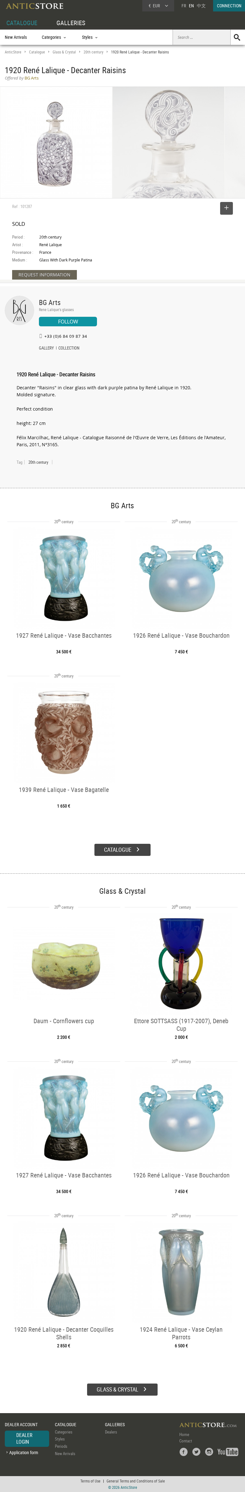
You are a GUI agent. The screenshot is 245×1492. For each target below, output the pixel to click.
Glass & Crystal (64, 52)
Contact (185, 1441)
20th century (93, 52)
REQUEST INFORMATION (45, 275)
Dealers (111, 1432)
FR (184, 6)
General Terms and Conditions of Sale (136, 1480)
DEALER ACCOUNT (21, 1424)
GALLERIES (70, 22)
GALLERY (46, 348)
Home (184, 1434)
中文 (201, 6)
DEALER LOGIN (24, 1439)
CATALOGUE (21, 22)
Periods (61, 1446)
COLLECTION (68, 348)
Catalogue (37, 52)
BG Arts (50, 302)
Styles (60, 1439)
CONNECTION (229, 6)
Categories (63, 1432)
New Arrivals (16, 37)
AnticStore (13, 52)
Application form (23, 1452)
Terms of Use (90, 1480)
